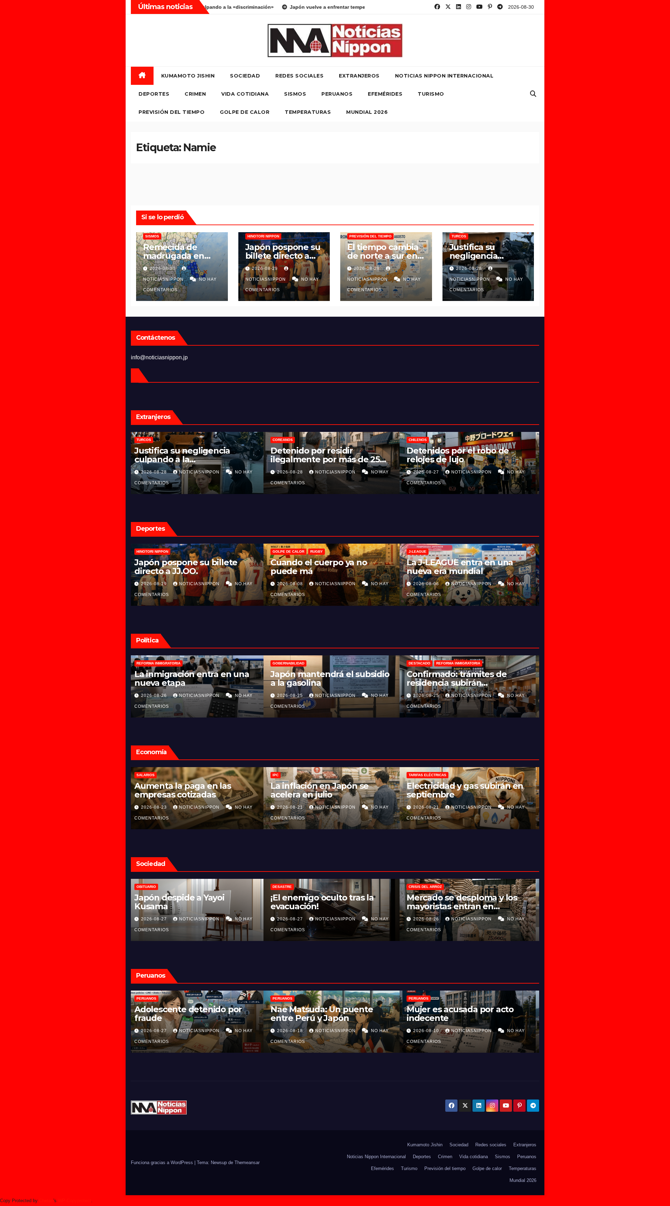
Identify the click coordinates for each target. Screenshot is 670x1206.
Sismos (295, 94)
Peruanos (336, 94)
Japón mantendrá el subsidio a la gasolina (197, 678)
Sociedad (245, 76)
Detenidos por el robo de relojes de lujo (325, 455)
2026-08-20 (430, 807)
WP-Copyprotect (74, 1200)
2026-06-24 (430, 1030)
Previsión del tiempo (171, 112)
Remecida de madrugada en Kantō (173, 256)
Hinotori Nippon (263, 236)
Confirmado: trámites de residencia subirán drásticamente (324, 683)
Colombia (421, 663)
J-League (285, 551)
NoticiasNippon (203, 472)
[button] (533, 93)
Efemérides (385, 94)
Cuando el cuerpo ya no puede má (186, 566)
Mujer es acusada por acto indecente (327, 1013)
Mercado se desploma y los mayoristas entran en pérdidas (329, 906)
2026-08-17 (430, 695)
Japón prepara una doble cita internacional (470, 566)
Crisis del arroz (292, 887)
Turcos (459, 236)
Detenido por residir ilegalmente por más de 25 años (192, 459)
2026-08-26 (294, 919)
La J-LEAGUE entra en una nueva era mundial (327, 566)
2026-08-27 (294, 472)
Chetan (46, 1200)
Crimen (195, 94)
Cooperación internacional (465, 663)
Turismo (431, 94)
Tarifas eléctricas (295, 775)
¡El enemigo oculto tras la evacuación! (189, 901)
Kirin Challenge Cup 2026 (437, 551)
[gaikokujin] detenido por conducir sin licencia (462, 1013)
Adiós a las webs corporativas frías (469, 901)
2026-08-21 (158, 807)
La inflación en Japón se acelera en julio (187, 790)
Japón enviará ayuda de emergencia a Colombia (458, 678)
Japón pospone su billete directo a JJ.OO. (282, 256)
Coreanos (150, 440)
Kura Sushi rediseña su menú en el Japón (469, 790)
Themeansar (247, 1162)
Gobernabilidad (156, 663)
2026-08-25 (158, 695)
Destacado (287, 663)
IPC (143, 775)
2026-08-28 (469, 268)
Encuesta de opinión (432, 887)
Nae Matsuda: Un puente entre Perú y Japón (189, 1013)
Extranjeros (359, 76)
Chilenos (285, 440)
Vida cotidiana (245, 94)
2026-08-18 (158, 1030)
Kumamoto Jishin (188, 76)
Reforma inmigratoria (326, 663)
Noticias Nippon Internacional (444, 76)
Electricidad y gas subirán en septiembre (332, 790)
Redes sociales (299, 76)
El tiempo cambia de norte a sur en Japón (382, 256)
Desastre (149, 887)
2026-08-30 (163, 268)
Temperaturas (308, 112)
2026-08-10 (294, 1030)
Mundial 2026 (367, 112)
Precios (420, 775)
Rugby (184, 551)
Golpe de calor (244, 112)
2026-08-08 (158, 583)
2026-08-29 (265, 268)
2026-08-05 (430, 583)
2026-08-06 (294, 583)
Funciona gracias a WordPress (162, 1162)
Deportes (154, 94)
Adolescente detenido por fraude (464, 455)
